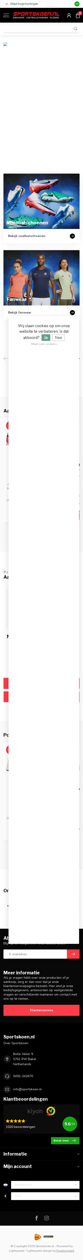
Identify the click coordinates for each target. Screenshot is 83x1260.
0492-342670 (23, 1076)
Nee (58, 337)
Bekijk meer (61, 1140)
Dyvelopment (65, 1251)
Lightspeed (16, 1251)
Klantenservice (41, 1010)
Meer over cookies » (44, 344)
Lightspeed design (39, 1251)
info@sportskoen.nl (27, 1089)
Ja (46, 337)
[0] (78, 15)
